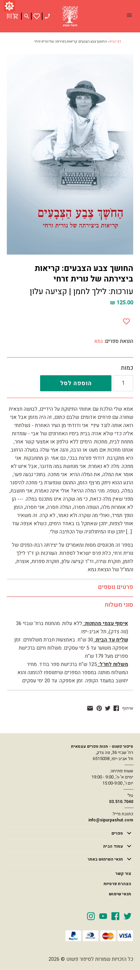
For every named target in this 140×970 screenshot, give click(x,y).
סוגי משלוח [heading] (119, 604)
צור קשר (123, 873)
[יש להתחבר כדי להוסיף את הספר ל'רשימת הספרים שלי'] (36, 16)
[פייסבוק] (116, 708)
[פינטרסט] (99, 708)
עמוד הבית (113, 846)
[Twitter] (128, 916)
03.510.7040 (121, 802)
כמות (127, 368)
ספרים (117, 833)
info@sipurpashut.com (110, 820)
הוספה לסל (76, 383)
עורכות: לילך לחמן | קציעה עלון (81, 292)
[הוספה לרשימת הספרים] (126, 320)
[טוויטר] (107, 708)
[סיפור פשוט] (70, 16)
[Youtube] (103, 916)
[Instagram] (91, 916)
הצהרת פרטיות (117, 884)
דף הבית (115, 41)
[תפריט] (129, 16)
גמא (98, 341)
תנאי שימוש (120, 894)
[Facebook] (115, 916)
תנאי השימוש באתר (105, 859)
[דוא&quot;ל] (90, 708)
